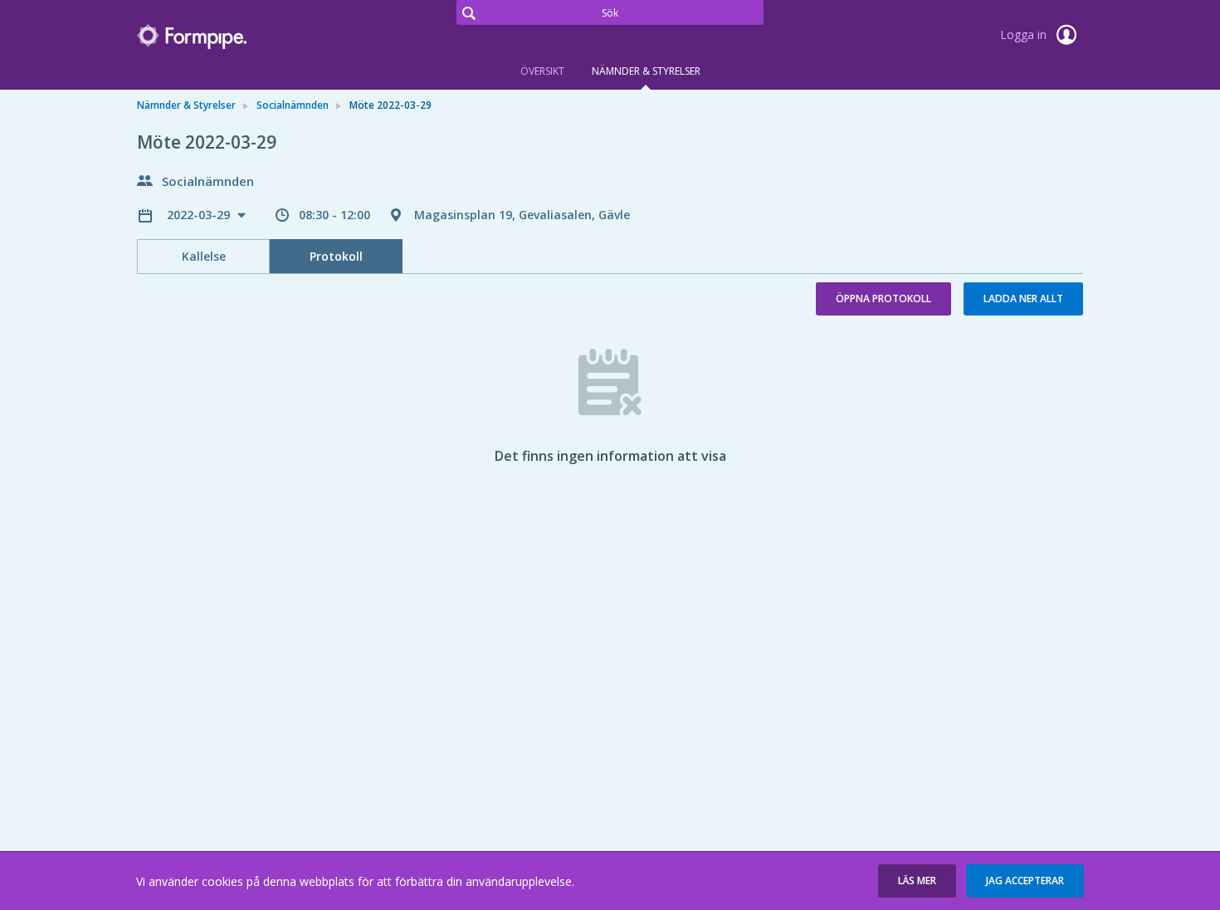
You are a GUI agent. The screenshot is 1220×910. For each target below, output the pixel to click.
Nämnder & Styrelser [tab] (646, 71)
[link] (220, 36)
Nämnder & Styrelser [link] (186, 105)
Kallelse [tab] (204, 256)
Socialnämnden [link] (292, 105)
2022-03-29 (200, 215)
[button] (917, 881)
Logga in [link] (1025, 34)
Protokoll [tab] (336, 256)
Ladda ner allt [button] (1023, 298)
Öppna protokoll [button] (883, 298)
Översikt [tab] (542, 71)
